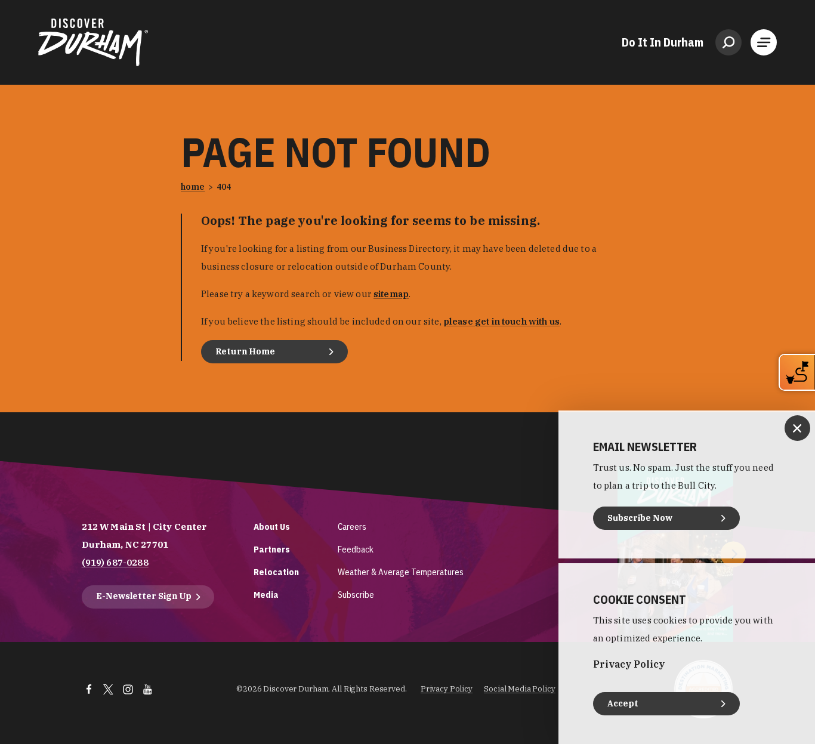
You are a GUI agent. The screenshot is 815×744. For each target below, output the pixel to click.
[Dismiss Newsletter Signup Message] (797, 428)
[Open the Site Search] (728, 42)
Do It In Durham (662, 42)
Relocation (276, 572)
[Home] (93, 42)
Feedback (355, 549)
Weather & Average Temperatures (401, 572)
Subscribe (356, 594)
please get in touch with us (501, 321)
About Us (272, 526)
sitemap (391, 294)
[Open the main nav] (764, 42)
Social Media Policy (519, 689)
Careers (352, 526)
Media (266, 594)
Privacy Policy (447, 689)
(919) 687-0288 (115, 562)
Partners (272, 549)
